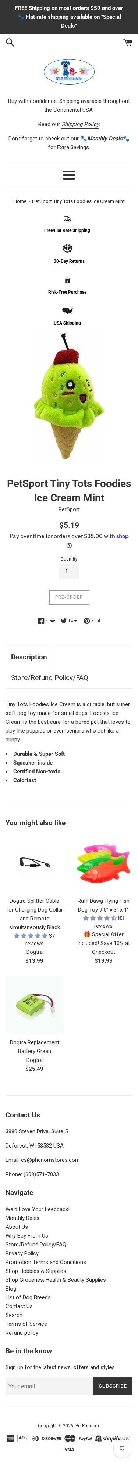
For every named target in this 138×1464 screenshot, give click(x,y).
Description (29, 657)
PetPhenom (87, 1425)
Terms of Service (26, 1324)
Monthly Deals (22, 1218)
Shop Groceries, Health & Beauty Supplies (56, 1280)
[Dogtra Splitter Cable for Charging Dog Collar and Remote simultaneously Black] (35, 864)
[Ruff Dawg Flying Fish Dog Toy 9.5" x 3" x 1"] (104, 864)
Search (14, 1315)
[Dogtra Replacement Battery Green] (35, 1005)
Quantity (69, 559)
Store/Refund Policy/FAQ (49, 677)
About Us (17, 1227)
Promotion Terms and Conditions (46, 1262)
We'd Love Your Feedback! (38, 1209)
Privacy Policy (22, 1253)
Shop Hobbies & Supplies (36, 1271)
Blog (11, 1288)
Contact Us (19, 1306)
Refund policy (22, 1332)
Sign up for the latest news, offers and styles (60, 1367)
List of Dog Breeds (28, 1297)
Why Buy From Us (27, 1235)
